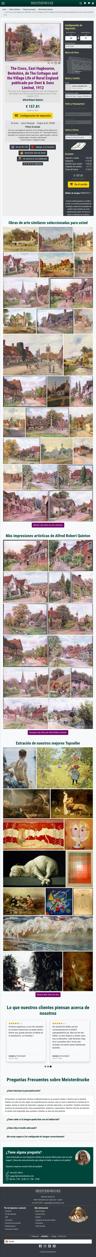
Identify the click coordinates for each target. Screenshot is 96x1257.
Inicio (4, 9)
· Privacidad (8, 1220)
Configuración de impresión (34, 115)
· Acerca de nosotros (11, 1229)
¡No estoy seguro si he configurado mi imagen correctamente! (35, 1136)
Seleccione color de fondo (34, 153)
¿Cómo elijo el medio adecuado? (22, 1127)
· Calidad (38, 1217)
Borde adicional (70, 43)
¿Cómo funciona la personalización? (23, 1090)
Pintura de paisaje (29, 9)
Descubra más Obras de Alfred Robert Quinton (48, 732)
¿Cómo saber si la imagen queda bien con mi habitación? (33, 1119)
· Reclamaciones (10, 1226)
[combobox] (78, 46)
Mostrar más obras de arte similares (48, 525)
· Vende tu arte (40, 1214)
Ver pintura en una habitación (34, 159)
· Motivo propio (40, 1211)
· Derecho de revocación (12, 1223)
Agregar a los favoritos (44, 147)
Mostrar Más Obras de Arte (48, 994)
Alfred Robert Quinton (45, 9)
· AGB (6, 1217)
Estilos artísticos (14, 9)
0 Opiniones (38, 164)
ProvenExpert (21, 1056)
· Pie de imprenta (10, 1214)
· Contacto (7, 1211)
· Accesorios (39, 1223)
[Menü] (3, 3)
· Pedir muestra (40, 1226)
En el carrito (80, 184)
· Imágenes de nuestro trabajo (45, 1220)
